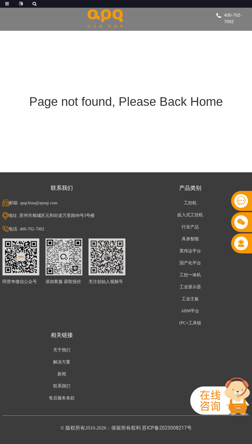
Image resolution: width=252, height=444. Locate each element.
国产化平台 (190, 263)
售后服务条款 (62, 398)
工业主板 (190, 299)
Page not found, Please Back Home (126, 101)
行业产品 (190, 227)
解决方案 (61, 362)
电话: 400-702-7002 (26, 229)
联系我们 (61, 386)
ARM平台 (190, 311)
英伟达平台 (190, 251)
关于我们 (61, 350)
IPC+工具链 (190, 323)
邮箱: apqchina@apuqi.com (33, 203)
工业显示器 (190, 287)
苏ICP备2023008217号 (167, 428)
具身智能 (190, 239)
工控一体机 (190, 275)
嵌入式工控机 (190, 215)
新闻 (61, 374)
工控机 (190, 203)
